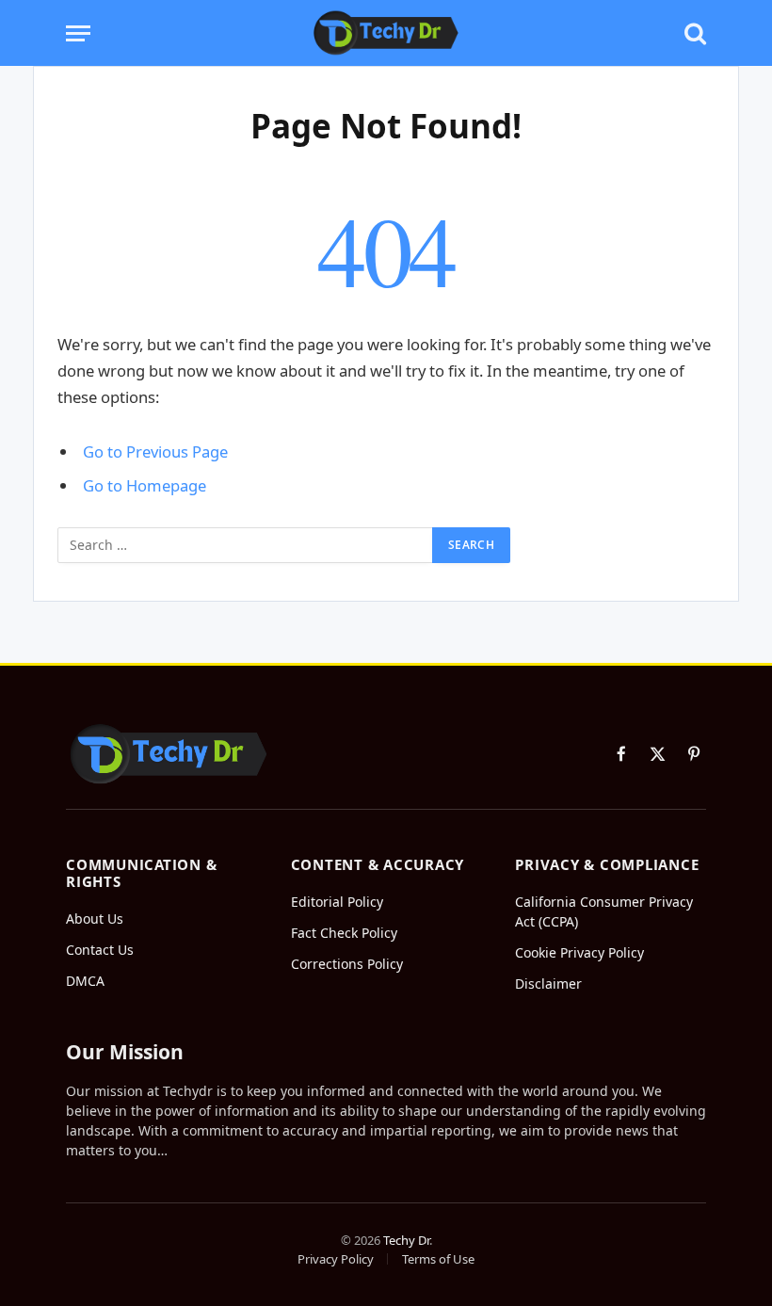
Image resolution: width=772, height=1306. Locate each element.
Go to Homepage (144, 485)
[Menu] (78, 33)
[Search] (693, 33)
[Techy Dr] (386, 33)
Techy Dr (406, 1240)
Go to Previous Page (155, 451)
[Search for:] (245, 545)
